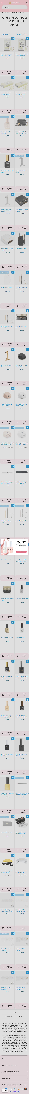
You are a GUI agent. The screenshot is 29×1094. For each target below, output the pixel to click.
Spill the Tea (21, 551)
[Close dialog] (27, 540)
